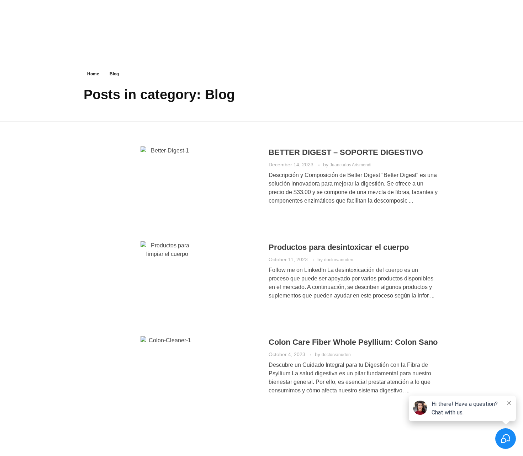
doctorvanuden (338, 259)
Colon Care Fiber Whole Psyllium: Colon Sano (353, 342)
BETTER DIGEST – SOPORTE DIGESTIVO (347, 152)
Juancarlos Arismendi (350, 164)
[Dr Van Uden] (47, 32)
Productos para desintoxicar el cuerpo (340, 247)
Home (93, 73)
